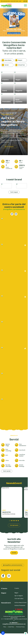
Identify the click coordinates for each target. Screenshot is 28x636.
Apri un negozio (9, 146)
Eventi (4, 510)
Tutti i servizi (6, 471)
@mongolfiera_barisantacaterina (14, 209)
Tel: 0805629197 (13, 622)
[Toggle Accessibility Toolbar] (3, 633)
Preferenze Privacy (20, 626)
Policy (4, 626)
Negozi (16, 592)
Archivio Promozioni (20, 605)
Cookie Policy (11, 626)
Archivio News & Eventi (21, 602)
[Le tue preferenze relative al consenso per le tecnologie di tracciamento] (25, 633)
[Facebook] (24, 1)
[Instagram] (26, 1)
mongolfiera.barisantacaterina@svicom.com (14, 624)
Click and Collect (19, 598)
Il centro (17, 588)
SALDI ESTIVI (6, 512)
